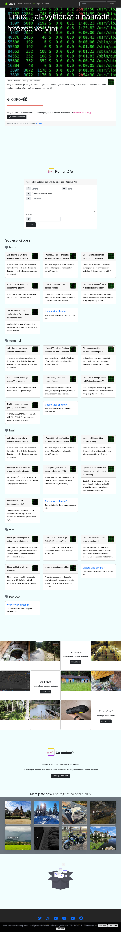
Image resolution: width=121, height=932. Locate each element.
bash (25, 81)
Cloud (11, 3)
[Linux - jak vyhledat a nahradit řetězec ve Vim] (60, 42)
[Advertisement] (60, 146)
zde (95, 926)
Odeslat (31, 224)
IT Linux (39, 123)
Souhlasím (102, 926)
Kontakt (45, 4)
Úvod (19, 4)
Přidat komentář (18, 117)
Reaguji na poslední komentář (42, 193)
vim (30, 81)
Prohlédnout (75, 662)
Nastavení (60, 929)
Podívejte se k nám (60, 776)
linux (10, 81)
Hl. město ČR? (30, 214)
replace (37, 81)
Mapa (37, 4)
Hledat (111, 4)
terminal (17, 81)
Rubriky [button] (27, 4)
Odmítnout (113, 926)
